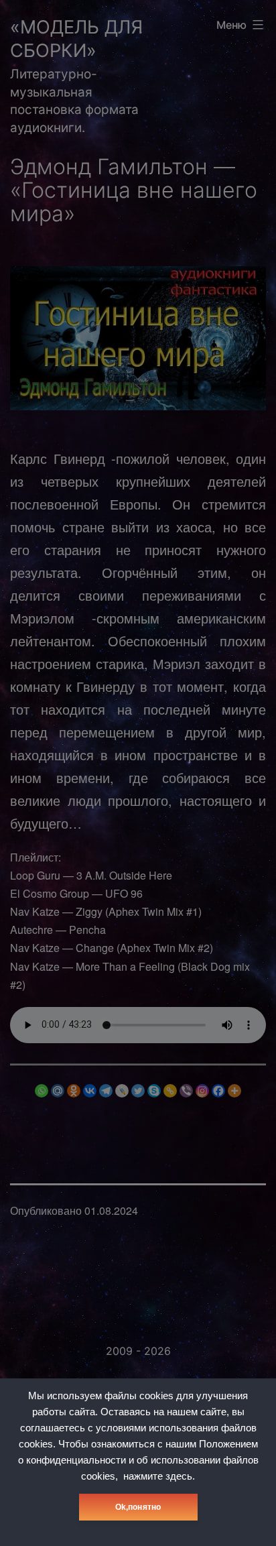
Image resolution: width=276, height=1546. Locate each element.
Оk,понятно (138, 1507)
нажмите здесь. (159, 1476)
